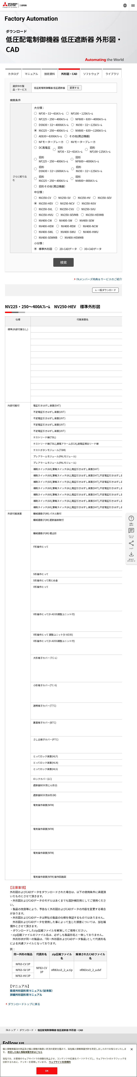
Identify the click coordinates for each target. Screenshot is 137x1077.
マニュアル (31, 74)
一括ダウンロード (106, 290)
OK (46, 1070)
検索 (63, 262)
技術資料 (49, 74)
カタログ (13, 74)
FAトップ (11, 1030)
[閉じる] (131, 1049)
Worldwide (125, 5)
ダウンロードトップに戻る (24, 1004)
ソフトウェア (91, 74)
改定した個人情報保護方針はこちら (25, 1052)
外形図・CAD (69, 74)
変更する (74, 87)
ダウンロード (27, 1030)
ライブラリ (112, 74)
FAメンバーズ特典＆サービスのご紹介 (99, 279)
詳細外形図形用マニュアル (26, 995)
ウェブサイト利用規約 (60, 1061)
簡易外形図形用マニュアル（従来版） (31, 991)
